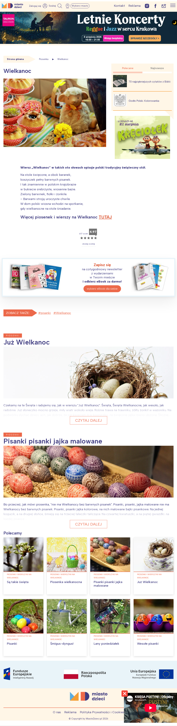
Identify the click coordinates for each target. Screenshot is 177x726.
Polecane (127, 68)
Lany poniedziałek (106, 644)
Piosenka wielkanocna (66, 582)
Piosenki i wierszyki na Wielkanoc (19, 576)
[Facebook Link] (155, 5)
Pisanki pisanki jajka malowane (108, 584)
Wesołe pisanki (148, 644)
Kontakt (119, 6)
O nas (57, 712)
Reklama (134, 6)
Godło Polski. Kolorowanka (144, 100)
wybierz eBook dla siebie (102, 288)
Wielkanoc (63, 313)
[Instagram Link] (147, 5)
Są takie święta (18, 582)
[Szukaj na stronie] (56, 6)
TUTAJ (105, 216)
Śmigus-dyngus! (61, 644)
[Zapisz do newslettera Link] (164, 5)
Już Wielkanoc (147, 582)
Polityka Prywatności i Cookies (102, 712)
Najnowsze (157, 68)
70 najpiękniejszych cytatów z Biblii (149, 81)
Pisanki (12, 644)
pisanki (46, 313)
